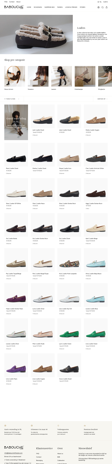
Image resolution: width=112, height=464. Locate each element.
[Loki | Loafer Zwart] (43, 116)
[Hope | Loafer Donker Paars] (16, 295)
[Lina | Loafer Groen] (96, 330)
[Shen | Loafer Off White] (16, 190)
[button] (37, 7)
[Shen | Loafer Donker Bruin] (69, 190)
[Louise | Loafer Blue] (96, 295)
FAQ (5, 2)
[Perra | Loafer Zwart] (16, 155)
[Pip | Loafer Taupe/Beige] (16, 260)
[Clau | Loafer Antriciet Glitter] (96, 155)
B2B (58, 457)
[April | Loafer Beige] (96, 225)
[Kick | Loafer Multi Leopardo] (69, 260)
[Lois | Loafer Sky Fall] (69, 295)
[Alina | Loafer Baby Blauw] (96, 260)
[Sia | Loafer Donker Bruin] (43, 225)
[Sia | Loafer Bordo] (16, 225)
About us (60, 453)
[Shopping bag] (107, 7)
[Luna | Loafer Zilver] (43, 295)
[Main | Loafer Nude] (43, 330)
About (18, 2)
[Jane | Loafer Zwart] (69, 116)
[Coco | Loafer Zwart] (69, 365)
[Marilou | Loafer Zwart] (43, 155)
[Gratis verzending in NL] (16, 122)
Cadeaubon (61, 460)
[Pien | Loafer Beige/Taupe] (43, 260)
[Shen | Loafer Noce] (43, 190)
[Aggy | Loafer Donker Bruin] (96, 190)
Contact (11, 2)
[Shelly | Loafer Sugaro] (96, 116)
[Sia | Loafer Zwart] (69, 225)
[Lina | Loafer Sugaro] (43, 365)
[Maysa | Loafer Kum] (69, 155)
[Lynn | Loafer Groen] (69, 330)
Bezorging (39, 460)
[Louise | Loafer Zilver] (16, 330)
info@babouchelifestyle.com (13, 453)
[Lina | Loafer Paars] (16, 365)
